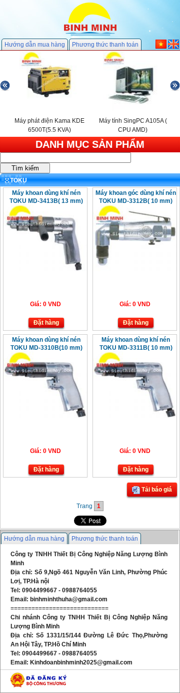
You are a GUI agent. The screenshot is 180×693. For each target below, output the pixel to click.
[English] (173, 46)
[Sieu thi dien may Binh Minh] (90, 34)
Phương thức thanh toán (105, 44)
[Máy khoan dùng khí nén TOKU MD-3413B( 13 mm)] (45, 269)
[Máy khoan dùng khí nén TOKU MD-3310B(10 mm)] (45, 415)
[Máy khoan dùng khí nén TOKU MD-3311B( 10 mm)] (134, 415)
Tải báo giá (156, 489)
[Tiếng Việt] (161, 46)
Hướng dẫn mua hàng (34, 44)
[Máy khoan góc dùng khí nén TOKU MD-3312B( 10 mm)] (134, 269)
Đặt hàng (46, 322)
